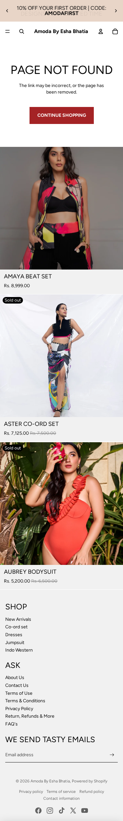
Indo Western (19, 650)
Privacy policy (31, 791)
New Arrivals (18, 619)
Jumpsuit (15, 642)
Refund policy (91, 791)
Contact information (61, 798)
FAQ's (11, 724)
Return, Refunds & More (29, 716)
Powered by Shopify (89, 781)
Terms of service (61, 791)
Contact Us (17, 685)
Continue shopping (61, 115)
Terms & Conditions (25, 701)
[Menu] (7, 31)
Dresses (13, 635)
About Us (14, 677)
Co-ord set (16, 627)
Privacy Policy (19, 708)
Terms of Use (18, 693)
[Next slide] (116, 11)
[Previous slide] (7, 11)
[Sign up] (112, 754)
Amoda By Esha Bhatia (50, 781)
